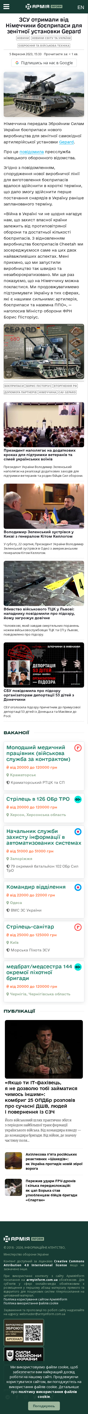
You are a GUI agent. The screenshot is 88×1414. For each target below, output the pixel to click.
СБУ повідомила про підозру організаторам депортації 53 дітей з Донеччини (39, 695)
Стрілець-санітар (30, 926)
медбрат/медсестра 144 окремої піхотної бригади (39, 972)
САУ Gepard (67, 392)
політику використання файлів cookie (48, 1394)
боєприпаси (14, 385)
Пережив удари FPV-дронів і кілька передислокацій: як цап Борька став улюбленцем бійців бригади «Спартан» (51, 1190)
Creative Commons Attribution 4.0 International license (44, 1263)
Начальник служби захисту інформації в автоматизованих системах (43, 837)
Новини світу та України (51, 38)
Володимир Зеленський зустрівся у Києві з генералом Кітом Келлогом (39, 534)
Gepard (66, 142)
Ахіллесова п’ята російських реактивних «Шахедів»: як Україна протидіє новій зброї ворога (54, 1161)
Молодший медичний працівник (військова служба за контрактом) (38, 753)
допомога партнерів (20, 392)
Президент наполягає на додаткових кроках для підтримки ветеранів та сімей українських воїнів (40, 454)
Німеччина (47, 392)
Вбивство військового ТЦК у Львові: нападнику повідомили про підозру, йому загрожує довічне (39, 613)
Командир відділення (36, 887)
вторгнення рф (65, 385)
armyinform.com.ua (42, 1280)
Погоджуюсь (44, 1406)
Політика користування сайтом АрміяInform (35, 1299)
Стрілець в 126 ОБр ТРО (38, 799)
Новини (23, 38)
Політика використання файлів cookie (31, 1303)
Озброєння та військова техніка (43, 45)
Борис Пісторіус (39, 385)
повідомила (32, 151)
